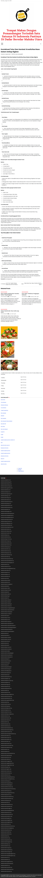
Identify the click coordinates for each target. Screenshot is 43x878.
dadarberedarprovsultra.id (6, 639)
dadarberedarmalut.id (5, 615)
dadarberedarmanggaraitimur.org (7, 765)
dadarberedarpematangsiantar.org (7, 778)
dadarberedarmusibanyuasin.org (7, 869)
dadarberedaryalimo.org (5, 741)
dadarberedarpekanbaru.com (6, 505)
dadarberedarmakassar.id (6, 672)
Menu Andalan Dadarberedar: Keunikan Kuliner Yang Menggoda (10, 294)
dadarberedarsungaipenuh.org (6, 861)
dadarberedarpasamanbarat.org (7, 796)
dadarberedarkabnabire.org (6, 676)
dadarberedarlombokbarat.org (7, 727)
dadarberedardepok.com (5, 491)
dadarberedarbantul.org (5, 692)
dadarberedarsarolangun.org (6, 851)
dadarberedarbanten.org (5, 566)
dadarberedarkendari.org (5, 537)
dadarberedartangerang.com (6, 493)
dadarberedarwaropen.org (6, 737)
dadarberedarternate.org (6, 550)
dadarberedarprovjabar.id (6, 594)
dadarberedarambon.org (5, 548)
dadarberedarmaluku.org (5, 570)
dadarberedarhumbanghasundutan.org (8, 733)
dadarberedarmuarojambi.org (6, 849)
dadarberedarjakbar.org (5, 678)
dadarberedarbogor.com (5, 495)
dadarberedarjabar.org (5, 574)
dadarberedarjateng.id (5, 596)
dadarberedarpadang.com (6, 503)
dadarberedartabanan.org (6, 718)
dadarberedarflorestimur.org (6, 731)
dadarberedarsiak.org (5, 835)
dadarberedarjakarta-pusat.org (7, 680)
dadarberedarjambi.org (5, 859)
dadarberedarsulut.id (5, 643)
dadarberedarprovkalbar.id (6, 600)
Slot (2, 442)
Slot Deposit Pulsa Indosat (6, 421)
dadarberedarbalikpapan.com (6, 523)
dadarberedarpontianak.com (6, 521)
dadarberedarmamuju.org (6, 541)
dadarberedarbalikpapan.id (6, 670)
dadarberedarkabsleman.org (6, 698)
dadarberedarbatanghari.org (6, 841)
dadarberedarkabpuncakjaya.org (7, 714)
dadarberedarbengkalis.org (6, 818)
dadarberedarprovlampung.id (6, 611)
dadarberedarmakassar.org (6, 531)
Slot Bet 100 (3, 423)
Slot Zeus (3, 426)
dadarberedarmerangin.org (6, 847)
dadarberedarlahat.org (5, 865)
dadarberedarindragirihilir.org (6, 820)
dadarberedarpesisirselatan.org (7, 798)
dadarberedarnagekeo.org (6, 769)
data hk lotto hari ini (5, 445)
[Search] (41, 44)
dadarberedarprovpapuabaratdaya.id (8, 625)
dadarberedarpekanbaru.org (6, 839)
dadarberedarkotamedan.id (6, 649)
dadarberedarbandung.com (6, 482)
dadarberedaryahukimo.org (6, 739)
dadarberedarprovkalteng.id (6, 603)
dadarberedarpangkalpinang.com (7, 517)
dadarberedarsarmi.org (5, 716)
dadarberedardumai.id (5, 674)
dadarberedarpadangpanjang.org (7, 810)
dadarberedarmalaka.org (5, 759)
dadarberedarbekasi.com (6, 489)
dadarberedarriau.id (4, 633)
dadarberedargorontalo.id (6, 590)
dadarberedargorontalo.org (6, 539)
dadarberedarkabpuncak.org (6, 708)
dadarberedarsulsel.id (5, 645)
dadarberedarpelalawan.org (6, 830)
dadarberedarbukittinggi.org (6, 808)
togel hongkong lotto (5, 450)
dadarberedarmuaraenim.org (6, 867)
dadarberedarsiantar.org (5, 775)
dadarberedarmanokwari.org (6, 554)
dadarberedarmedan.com (6, 499)
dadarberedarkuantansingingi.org (7, 828)
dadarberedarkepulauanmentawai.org (8, 788)
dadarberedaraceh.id (5, 578)
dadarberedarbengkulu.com (6, 511)
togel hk (2, 431)
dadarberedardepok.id (5, 659)
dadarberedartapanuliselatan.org (7, 560)
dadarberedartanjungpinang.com (7, 515)
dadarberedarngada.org (5, 767)
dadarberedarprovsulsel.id (6, 637)
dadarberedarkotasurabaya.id (6, 655)
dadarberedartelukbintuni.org (6, 747)
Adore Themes (32, 876)
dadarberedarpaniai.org (5, 686)
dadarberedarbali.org (5, 702)
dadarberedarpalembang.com (6, 501)
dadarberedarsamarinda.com (6, 525)
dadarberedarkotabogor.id (6, 668)
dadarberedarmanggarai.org (6, 761)
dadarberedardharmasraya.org (7, 786)
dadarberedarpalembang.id (6, 666)
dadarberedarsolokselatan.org (6, 804)
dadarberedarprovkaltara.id (6, 605)
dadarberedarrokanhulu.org (6, 834)
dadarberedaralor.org (5, 749)
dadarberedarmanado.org (6, 533)
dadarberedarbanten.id (5, 582)
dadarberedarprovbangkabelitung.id (8, 607)
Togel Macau (21, 471)
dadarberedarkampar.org (6, 824)
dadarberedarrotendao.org (6, 771)
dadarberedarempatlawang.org (7, 863)
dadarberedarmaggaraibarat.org (7, 763)
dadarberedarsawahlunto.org (6, 816)
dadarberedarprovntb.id (5, 617)
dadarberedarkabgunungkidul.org (7, 694)
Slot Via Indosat (4, 429)
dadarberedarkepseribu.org (6, 688)
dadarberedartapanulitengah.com (7, 562)
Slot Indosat (3, 413)
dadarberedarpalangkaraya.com (7, 527)
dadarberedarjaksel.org (5, 682)
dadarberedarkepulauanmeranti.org (8, 826)
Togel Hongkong (4, 410)
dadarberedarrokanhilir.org (6, 832)
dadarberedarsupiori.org (5, 723)
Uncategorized (8, 279)
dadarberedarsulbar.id (5, 635)
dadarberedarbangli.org (5, 706)
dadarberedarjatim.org (5, 572)
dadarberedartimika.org (5, 556)
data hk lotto (4, 464)
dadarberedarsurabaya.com (6, 484)
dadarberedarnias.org (5, 564)
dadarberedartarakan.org (6, 529)
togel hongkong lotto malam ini (8, 439)
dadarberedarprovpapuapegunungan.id (8, 627)
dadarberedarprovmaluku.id (6, 613)
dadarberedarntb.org (5, 721)
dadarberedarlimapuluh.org (6, 790)
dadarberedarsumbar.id (5, 641)
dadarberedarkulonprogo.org (6, 696)
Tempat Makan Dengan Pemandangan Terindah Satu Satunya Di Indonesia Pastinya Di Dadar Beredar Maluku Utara (21, 35)
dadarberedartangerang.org (6, 755)
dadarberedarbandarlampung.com (7, 513)
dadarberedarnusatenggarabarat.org (8, 568)
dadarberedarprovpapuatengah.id (7, 631)
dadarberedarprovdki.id (5, 588)
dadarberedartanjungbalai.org (6, 782)
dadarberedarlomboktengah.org (7, 729)
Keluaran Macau (4, 405)
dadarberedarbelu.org (5, 751)
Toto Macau (3, 402)
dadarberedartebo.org (5, 857)
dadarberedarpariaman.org (6, 812)
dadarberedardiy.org (5, 690)
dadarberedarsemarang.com (6, 485)
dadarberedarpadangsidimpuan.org (8, 777)
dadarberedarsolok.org (5, 802)
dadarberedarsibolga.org (5, 780)
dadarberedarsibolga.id (5, 662)
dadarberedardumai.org (5, 837)
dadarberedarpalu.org (5, 535)
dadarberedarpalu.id (5, 664)
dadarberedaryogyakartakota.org (7, 700)
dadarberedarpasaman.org (6, 794)
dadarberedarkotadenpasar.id (6, 657)
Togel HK (20, 468)
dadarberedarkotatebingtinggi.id (7, 653)
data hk (2, 458)
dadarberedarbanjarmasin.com (7, 519)
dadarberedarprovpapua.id (6, 621)
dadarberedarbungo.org (5, 843)
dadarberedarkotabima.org (6, 743)
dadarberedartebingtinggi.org (6, 784)
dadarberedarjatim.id (5, 598)
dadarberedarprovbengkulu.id (6, 584)
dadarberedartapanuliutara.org (7, 558)
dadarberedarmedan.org (5, 719)
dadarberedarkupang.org (5, 546)
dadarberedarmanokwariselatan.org (8, 753)
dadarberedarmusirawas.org (6, 871)
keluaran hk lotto (4, 448)
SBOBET (2, 415)
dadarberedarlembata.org (6, 757)
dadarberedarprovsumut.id (6, 647)
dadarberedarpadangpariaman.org (7, 792)
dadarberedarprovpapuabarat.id (7, 623)
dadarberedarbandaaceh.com (6, 507)
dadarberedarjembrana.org (6, 712)
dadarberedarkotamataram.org (7, 745)
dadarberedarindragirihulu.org (6, 822)
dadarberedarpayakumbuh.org (7, 814)
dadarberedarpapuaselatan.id (6, 629)
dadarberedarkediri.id (5, 586)
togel (2, 434)
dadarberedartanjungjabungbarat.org (8, 853)
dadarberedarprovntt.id (5, 619)
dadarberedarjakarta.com (6, 480)
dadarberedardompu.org (5, 725)
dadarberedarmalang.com (6, 497)
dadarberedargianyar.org (6, 710)
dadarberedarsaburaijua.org (6, 773)
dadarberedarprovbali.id (5, 580)
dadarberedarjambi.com (5, 509)
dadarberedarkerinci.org (5, 845)
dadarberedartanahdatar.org (6, 806)
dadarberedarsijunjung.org (6, 800)
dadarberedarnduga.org (5, 684)
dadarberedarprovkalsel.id (6, 601)
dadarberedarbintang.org (6, 704)
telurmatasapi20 (19, 54)
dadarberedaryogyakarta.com (6, 487)
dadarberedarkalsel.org (5, 576)
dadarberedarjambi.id (5, 592)
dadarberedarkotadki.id (5, 651)
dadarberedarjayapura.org (6, 552)
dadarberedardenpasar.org (6, 542)
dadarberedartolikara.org (6, 735)
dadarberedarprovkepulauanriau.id (7, 609)
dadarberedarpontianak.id (6, 660)
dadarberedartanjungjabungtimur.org (8, 855)
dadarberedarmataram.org (6, 544)
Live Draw (3, 399)
